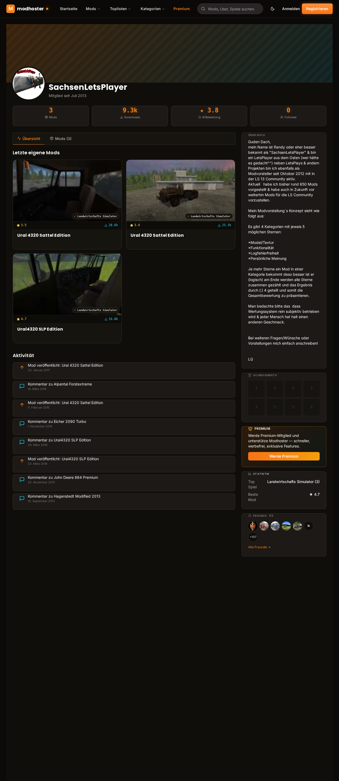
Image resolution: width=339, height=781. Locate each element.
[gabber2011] (275, 526)
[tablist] (124, 139)
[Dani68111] (286, 526)
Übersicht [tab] (31, 138)
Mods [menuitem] (91, 8)
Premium (181, 8)
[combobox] (230, 8)
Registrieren (317, 8)
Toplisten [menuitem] (118, 8)
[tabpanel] (124, 329)
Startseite (68, 8)
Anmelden (291, 8)
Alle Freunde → (259, 547)
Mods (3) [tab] (63, 138)
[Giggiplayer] (264, 526)
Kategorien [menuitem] (151, 8)
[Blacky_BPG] (253, 526)
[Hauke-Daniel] (297, 526)
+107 (253, 537)
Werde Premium (283, 456)
